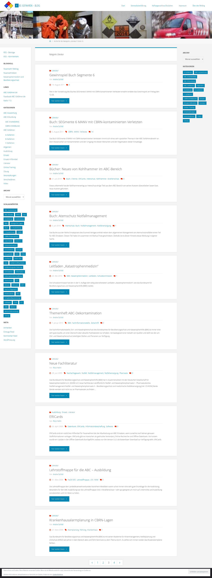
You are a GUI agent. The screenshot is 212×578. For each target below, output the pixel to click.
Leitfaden (92, 276)
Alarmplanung (73, 530)
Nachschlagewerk (73, 373)
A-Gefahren (9, 135)
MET (22, 285)
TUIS (15, 302)
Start (123, 5)
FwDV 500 (72, 480)
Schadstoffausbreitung (12, 298)
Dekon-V (18, 241)
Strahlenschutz (113, 179)
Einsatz (64, 412)
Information (20, 272)
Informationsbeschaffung (95, 426)
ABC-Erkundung (10, 117)
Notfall (84, 373)
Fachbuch (8, 258)
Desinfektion (9, 250)
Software (109, 426)
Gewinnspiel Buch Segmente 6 (72, 75)
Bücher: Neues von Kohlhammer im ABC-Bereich (85, 169)
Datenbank (72, 426)
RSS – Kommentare (11, 56)
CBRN (70, 132)
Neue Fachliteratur (63, 363)
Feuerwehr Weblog (11, 69)
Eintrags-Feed (9, 332)
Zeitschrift (95, 323)
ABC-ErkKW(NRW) (12, 122)
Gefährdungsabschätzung (13, 267)
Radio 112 (7, 100)
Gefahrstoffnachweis (17, 263)
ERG (17, 254)
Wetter (13, 307)
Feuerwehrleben (10, 73)
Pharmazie (123, 373)
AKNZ (18, 214)
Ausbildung (56, 412)
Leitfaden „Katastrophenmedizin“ (73, 266)
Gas (6, 263)
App (24, 214)
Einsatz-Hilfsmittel (11, 159)
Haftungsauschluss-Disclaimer (162, 5)
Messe (7, 285)
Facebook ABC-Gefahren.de (14, 96)
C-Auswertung (9, 232)
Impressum (183, 5)
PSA (18, 294)
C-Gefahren (9, 143)
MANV (76, 132)
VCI (21, 302)
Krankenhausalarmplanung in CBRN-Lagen (81, 520)
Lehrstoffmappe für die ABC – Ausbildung (80, 470)
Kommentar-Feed (10, 336)
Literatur (55, 70)
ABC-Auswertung (10, 113)
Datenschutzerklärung (138, 5)
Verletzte (83, 132)
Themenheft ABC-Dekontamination (75, 313)
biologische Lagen (17, 223)
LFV (91, 480)
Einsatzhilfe (8, 254)
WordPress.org (9, 340)
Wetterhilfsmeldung (11, 311)
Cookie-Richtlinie (58, 574)
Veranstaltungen (10, 175)
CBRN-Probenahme (11, 236)
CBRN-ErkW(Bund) (12, 126)
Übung (6, 171)
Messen (15, 285)
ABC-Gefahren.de (10, 92)
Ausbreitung (19, 219)
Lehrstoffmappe (83, 480)
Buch (68, 179)
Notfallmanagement (88, 226)
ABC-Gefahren (9, 130)
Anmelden (8, 328)
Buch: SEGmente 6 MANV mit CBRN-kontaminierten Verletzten (95, 122)
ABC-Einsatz (9, 214)
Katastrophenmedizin (79, 276)
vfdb (6, 307)
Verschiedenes (9, 179)
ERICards (82, 179)
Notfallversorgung (104, 226)
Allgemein (7, 147)
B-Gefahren (9, 139)
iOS (17, 280)
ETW (23, 254)
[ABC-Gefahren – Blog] (8, 5)
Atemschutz (69, 226)
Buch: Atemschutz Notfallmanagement (78, 216)
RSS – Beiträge (9, 52)
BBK (68, 276)
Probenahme (9, 294)
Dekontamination (10, 245)
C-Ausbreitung (16, 228)
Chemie (74, 179)
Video (6, 183)
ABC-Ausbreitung (10, 210)
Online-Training (9, 167)
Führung (83, 530)
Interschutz (91, 179)
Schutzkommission (104, 276)
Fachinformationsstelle (81, 323)
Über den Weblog (199, 5)
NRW (96, 480)
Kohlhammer (101, 179)
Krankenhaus (92, 530)
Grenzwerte (9, 272)
